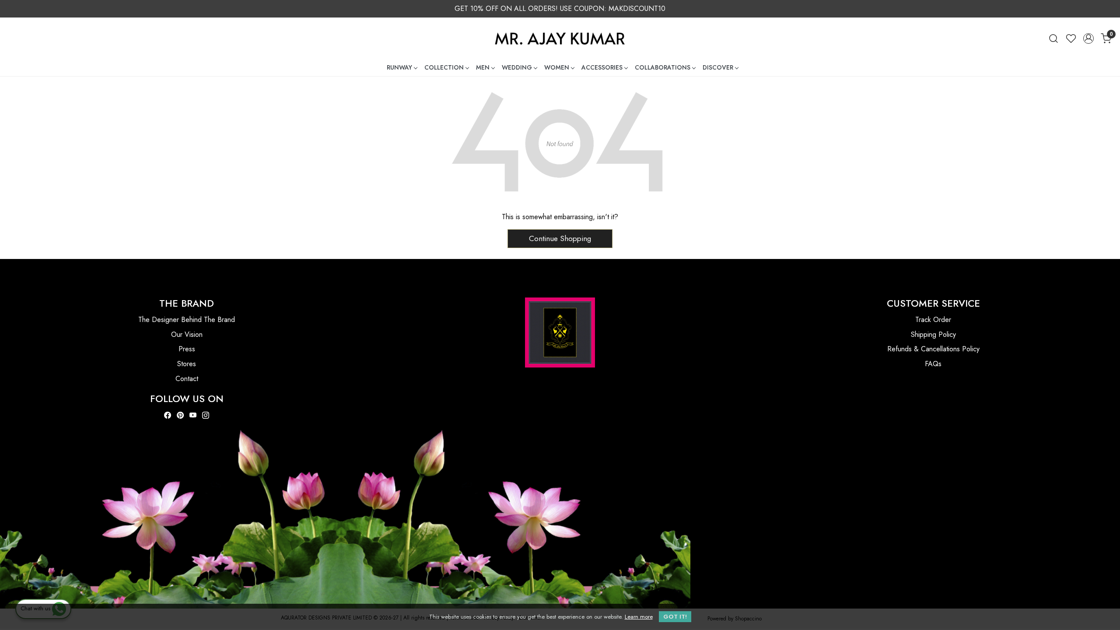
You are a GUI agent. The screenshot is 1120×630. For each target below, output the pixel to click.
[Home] (560, 38)
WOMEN (556, 67)
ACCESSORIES (602, 67)
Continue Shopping (560, 238)
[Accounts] (1088, 38)
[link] (1053, 38)
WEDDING (517, 67)
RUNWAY (399, 67)
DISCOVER (718, 67)
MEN (483, 67)
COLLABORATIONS (662, 67)
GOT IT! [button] (675, 616)
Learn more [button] (639, 616)
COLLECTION (444, 67)
